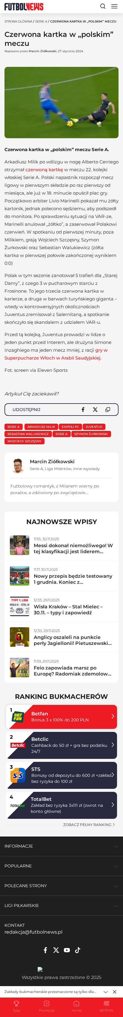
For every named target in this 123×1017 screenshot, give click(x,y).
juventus (94, 427)
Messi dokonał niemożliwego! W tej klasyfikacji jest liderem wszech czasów (73, 551)
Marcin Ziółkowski (42, 51)
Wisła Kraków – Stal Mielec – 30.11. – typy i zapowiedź (68, 610)
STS (35, 769)
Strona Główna (18, 21)
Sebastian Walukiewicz (28, 434)
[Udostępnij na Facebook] (83, 409)
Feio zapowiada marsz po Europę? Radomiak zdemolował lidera (73, 674)
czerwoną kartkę (44, 169)
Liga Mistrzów (58, 468)
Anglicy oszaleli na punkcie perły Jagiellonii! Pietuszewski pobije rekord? (71, 643)
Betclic (39, 739)
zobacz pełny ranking (87, 824)
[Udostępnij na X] (95, 409)
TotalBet (41, 799)
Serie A (41, 21)
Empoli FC (70, 427)
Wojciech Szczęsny (24, 441)
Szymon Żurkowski (91, 434)
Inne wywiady (86, 468)
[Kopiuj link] (107, 409)
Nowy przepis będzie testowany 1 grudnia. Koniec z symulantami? (73, 582)
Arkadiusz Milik (41, 427)
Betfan (39, 714)
